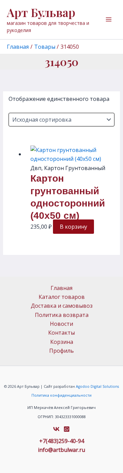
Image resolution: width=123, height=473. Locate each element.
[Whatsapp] (67, 429)
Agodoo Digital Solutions (97, 386)
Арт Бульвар (41, 12)
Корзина (61, 342)
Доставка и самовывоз (62, 305)
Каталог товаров (62, 297)
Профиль (61, 350)
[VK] (56, 429)
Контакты (61, 332)
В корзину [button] (73, 226)
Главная (61, 288)
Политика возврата (61, 315)
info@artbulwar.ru (61, 450)
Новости (61, 323)
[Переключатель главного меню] (108, 19)
